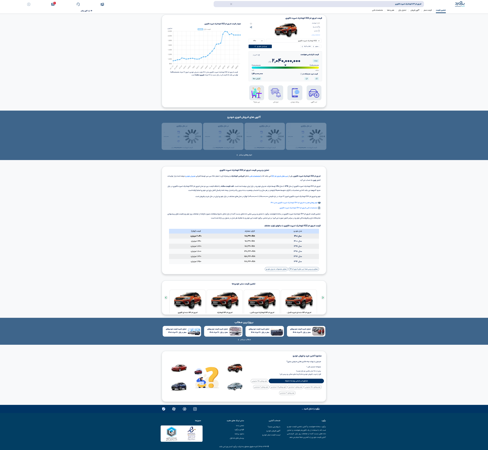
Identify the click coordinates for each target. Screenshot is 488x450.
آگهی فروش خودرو (273, 431)
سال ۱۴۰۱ (298, 236)
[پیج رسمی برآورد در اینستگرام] (195, 409)
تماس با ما (240, 425)
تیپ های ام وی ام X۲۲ (279, 176)
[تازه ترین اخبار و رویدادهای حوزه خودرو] (109, 4)
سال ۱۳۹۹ (298, 246)
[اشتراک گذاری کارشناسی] (251, 27)
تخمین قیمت (441, 10)
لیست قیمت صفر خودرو (271, 435)
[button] (61, 4)
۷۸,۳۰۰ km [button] (307, 46)
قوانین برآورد (239, 429)
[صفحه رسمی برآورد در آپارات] (173, 409)
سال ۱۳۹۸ (298, 251)
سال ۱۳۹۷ (298, 256)
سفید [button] (317, 46)
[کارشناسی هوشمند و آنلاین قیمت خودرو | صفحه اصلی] (460, 4)
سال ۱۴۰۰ (298, 241)
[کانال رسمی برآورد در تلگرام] (184, 409)
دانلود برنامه (239, 434)
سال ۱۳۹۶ (298, 261)
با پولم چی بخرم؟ (274, 427)
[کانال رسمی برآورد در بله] (163, 409)
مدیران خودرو (190, 176)
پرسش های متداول (237, 438)
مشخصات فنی (255, 176)
